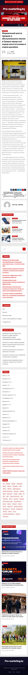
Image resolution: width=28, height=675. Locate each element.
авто (22, 496)
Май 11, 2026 (15, 223)
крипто (4, 506)
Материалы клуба (6, 315)
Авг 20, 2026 (6, 556)
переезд (13, 509)
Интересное (5, 392)
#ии (20, 486)
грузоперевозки (17, 501)
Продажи (4, 424)
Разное (4, 427)
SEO (8, 20)
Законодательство (7, 388)
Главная (9, 672)
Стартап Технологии (14, 496)
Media (20, 494)
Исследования (6, 398)
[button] (21, 25)
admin (12, 51)
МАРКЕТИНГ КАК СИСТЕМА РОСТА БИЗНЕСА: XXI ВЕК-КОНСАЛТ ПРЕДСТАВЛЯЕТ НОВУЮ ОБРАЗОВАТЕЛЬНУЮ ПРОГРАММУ (12, 554)
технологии (5, 516)
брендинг (22, 499)
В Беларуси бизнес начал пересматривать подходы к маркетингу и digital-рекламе (13, 282)
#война (9, 486)
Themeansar (14, 669)
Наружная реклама (7, 411)
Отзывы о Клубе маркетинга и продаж (12, 319)
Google (15, 494)
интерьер (14, 504)
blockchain (9, 494)
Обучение (4, 417)
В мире (4, 385)
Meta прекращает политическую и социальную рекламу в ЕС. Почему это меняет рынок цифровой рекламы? (13, 289)
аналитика (5, 499)
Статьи (4, 437)
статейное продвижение (8, 514)
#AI (4, 483)
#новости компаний (7, 18)
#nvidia (13, 483)
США (7, 496)
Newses (20, 668)
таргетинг (18, 514)
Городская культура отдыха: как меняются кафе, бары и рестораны (12, 615)
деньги (4, 504)
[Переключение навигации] (18, 25)
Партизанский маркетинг (8, 421)
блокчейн (16, 499)
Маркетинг (5, 404)
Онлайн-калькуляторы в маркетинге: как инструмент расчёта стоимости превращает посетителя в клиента (13, 454)
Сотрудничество (6, 322)
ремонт (11, 20)
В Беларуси (5, 30)
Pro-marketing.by (14, 9)
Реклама (4, 430)
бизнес (13, 18)
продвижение (17, 20)
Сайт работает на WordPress (9, 668)
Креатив (4, 401)
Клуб (3, 309)
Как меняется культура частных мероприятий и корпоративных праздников (12, 648)
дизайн (9, 504)
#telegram (19, 483)
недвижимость (6, 509)
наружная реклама (18, 506)
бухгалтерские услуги (8, 501)
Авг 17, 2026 (6, 587)
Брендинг (4, 379)
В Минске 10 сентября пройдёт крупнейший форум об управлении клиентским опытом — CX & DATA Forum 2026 (13, 344)
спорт (14, 511)
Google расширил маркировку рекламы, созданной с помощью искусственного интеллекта (13, 270)
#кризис (9, 489)
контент (20, 504)
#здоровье (15, 486)
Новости (4, 414)
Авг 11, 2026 (6, 619)
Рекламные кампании (7, 434)
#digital (8, 483)
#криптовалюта (16, 489)
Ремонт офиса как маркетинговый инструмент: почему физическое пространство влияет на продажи (11, 461)
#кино (4, 489)
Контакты (4, 312)
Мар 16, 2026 (15, 241)
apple (4, 494)
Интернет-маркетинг (7, 395)
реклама (23, 18)
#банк (4, 486)
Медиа (4, 408)
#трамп (22, 491)
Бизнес (4, 375)
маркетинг (18, 18)
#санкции (16, 491)
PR (23, 494)
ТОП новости (5, 440)
